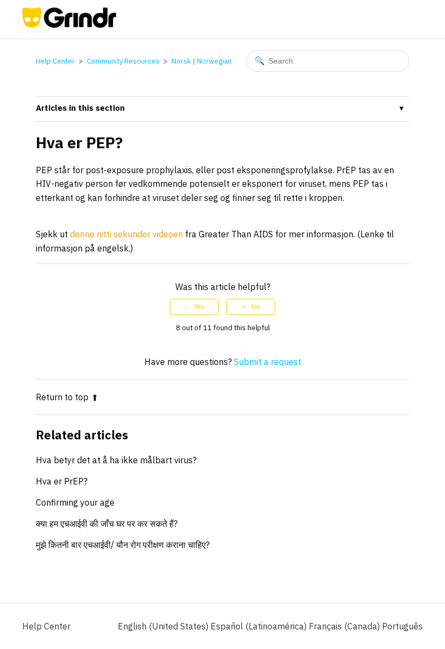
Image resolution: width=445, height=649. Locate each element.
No (255, 307)
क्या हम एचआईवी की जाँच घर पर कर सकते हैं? (106, 523)
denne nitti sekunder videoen (126, 234)
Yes (199, 307)
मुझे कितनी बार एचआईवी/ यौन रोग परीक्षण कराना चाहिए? (122, 544)
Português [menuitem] (402, 626)
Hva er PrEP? (61, 481)
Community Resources (123, 61)
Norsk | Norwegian (201, 61)
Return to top (62, 397)
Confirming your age (75, 502)
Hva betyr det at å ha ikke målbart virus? (116, 460)
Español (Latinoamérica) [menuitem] (260, 626)
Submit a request (267, 361)
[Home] (69, 24)
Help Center (55, 61)
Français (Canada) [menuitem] (345, 626)
